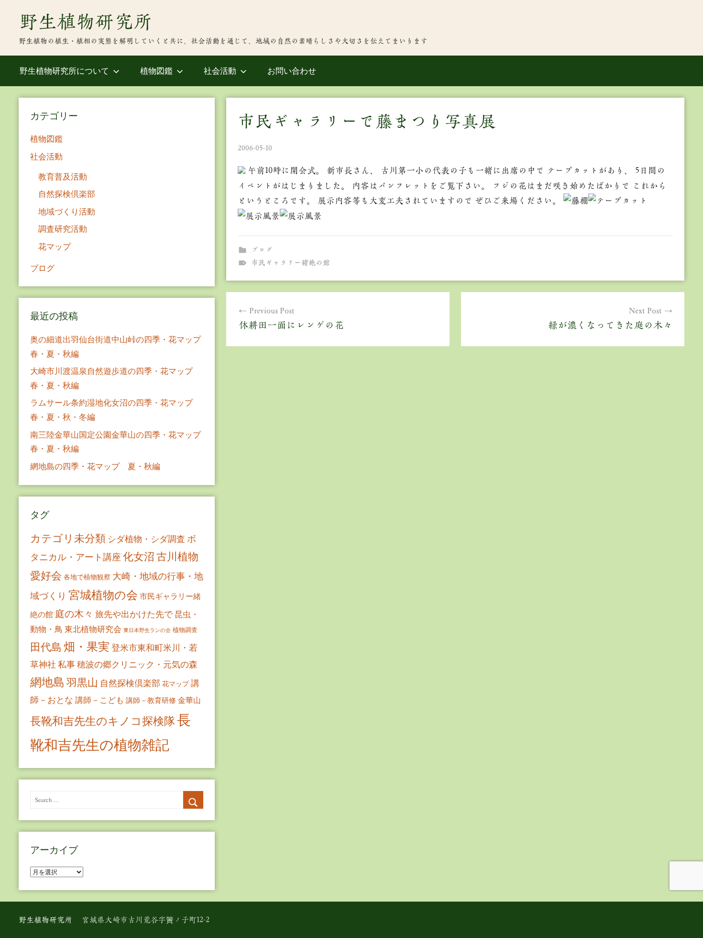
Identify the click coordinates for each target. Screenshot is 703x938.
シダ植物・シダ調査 (146, 538)
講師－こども (99, 699)
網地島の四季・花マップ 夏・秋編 (95, 466)
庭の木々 (74, 613)
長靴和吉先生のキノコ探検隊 (102, 720)
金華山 (189, 700)
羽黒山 (82, 682)
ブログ (262, 249)
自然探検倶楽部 (66, 193)
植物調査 (185, 629)
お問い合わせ (291, 70)
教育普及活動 (62, 176)
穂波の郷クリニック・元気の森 (137, 664)
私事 (66, 664)
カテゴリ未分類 (68, 538)
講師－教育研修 (151, 700)
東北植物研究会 (93, 628)
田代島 (46, 647)
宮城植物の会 (103, 594)
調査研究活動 (62, 228)
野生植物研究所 (86, 21)
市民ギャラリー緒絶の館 (290, 262)
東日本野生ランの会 (147, 630)
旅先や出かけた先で (134, 614)
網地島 (47, 681)
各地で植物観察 (87, 576)
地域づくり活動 (66, 211)
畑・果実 (87, 646)
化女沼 (138, 556)
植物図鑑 (156, 70)
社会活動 (220, 70)
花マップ (54, 246)
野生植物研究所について (64, 70)
